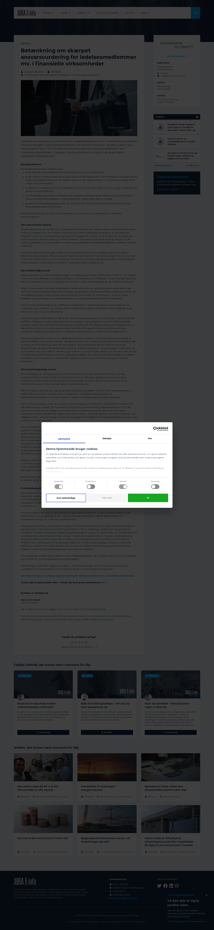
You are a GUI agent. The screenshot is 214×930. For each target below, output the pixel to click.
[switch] (91, 486)
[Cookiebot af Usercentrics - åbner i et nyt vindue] (155, 429)
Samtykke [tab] (64, 438)
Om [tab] (150, 438)
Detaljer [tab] (107, 438)
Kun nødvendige (66, 497)
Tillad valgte (107, 498)
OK (148, 498)
